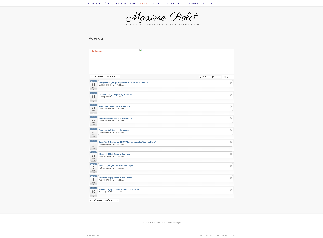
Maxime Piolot (161, 17)
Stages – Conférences (125, 3)
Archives (207, 3)
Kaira (102, 235)
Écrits (108, 3)
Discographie (94, 3)
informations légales (174, 222)
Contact (170, 3)
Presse (181, 3)
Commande (157, 3)
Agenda (144, 3)
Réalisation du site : (217, 235)
